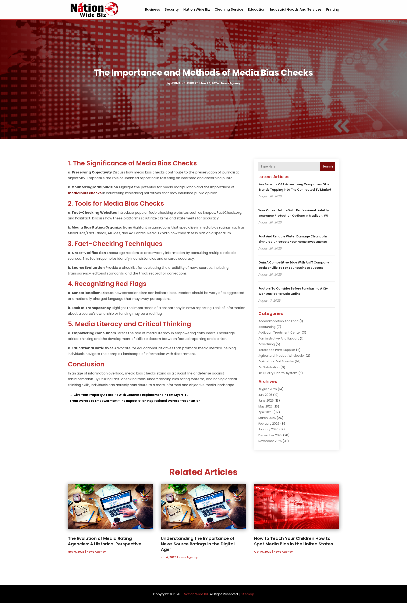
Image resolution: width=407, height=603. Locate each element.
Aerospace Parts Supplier (276, 350)
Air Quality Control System (277, 373)
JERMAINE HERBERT (184, 83)
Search (327, 166)
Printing (332, 9)
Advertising (266, 344)
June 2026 (266, 400)
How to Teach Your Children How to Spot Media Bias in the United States (293, 541)
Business (152, 9)
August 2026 (267, 389)
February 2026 (268, 423)
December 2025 (270, 435)
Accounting (267, 327)
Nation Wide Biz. (196, 594)
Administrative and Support (278, 338)
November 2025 (270, 441)
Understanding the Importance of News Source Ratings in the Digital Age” (198, 543)
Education (256, 9)
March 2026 (267, 418)
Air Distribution (269, 367)
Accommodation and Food (278, 321)
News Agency (230, 83)
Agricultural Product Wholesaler (281, 355)
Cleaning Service (229, 9)
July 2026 (265, 395)
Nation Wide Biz (196, 9)
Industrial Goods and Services (296, 9)
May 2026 (265, 406)
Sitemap (247, 594)
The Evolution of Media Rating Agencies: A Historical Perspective (104, 541)
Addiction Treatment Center (279, 332)
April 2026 (265, 412)
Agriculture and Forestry (276, 361)
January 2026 (268, 429)
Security (172, 9)
